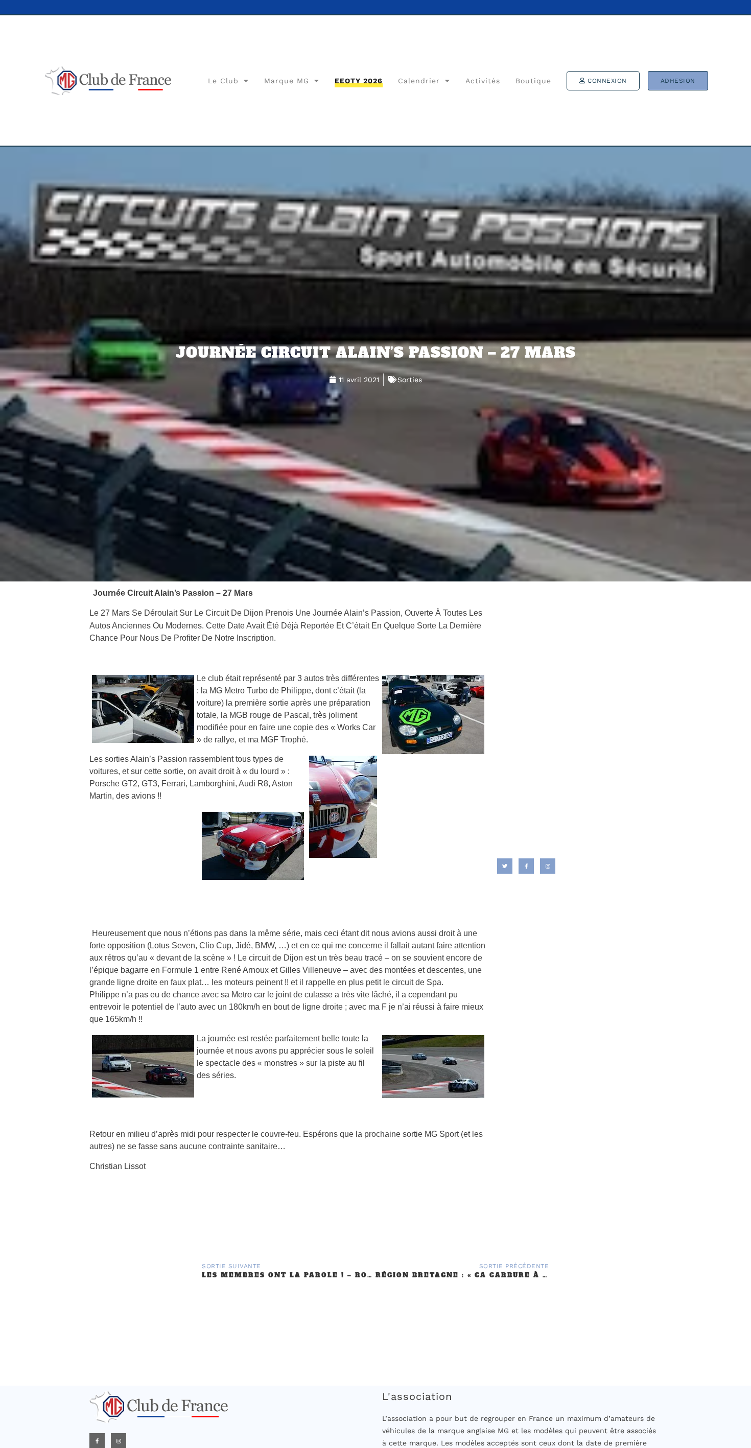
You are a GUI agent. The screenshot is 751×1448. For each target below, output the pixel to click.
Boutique (533, 81)
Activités (482, 81)
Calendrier (419, 81)
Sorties (409, 380)
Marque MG (286, 81)
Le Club (223, 81)
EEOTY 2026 (359, 81)
